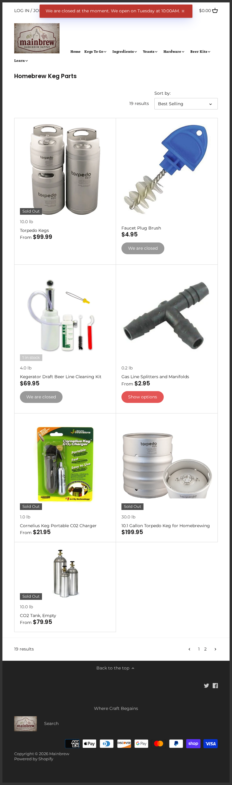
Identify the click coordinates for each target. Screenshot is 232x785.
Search (51, 723)
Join (38, 10)
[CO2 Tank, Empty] (65, 574)
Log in (21, 10)
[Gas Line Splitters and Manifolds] (166, 316)
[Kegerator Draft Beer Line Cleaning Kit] (65, 316)
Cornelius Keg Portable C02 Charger (58, 525)
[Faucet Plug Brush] (166, 169)
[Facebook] (215, 685)
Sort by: (162, 93)
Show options (142, 397)
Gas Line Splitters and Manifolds (155, 376)
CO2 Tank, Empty (38, 615)
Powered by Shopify (33, 759)
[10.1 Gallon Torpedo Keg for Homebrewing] (166, 464)
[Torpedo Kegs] (65, 169)
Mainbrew (59, 754)
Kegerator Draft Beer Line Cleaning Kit (61, 376)
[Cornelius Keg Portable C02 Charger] (65, 464)
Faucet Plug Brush (141, 228)
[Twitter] (206, 685)
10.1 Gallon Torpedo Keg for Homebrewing (165, 525)
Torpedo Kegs (34, 230)
